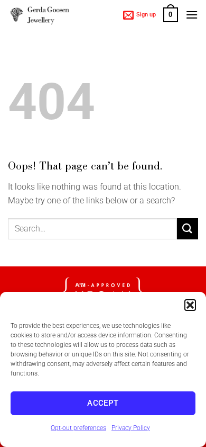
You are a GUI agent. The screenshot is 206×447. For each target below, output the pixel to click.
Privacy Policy (130, 428)
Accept (103, 403)
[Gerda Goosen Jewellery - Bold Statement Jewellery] (39, 15)
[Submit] (187, 228)
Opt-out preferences (78, 428)
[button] (190, 305)
